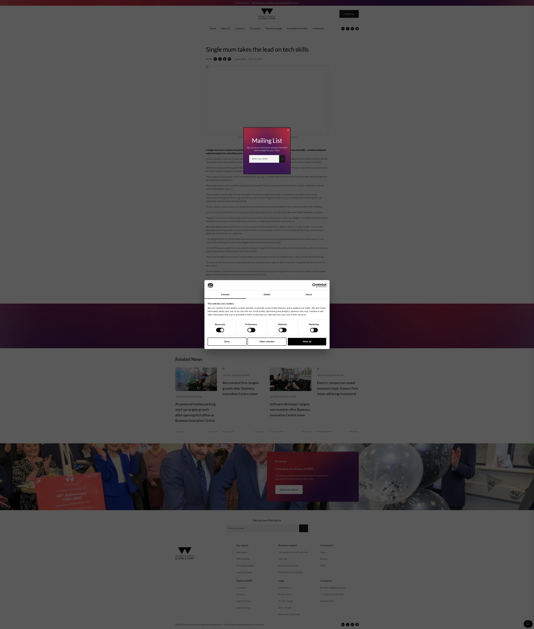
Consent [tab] (225, 294)
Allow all (307, 341)
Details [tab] (267, 294)
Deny (226, 341)
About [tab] (309, 294)
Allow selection (267, 341)
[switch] (251, 330)
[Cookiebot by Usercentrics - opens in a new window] (314, 285)
